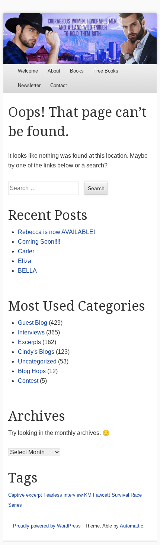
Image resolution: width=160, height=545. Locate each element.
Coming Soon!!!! (39, 241)
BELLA (27, 270)
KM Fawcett (97, 495)
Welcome (28, 71)
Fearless (53, 495)
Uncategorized (37, 361)
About (54, 71)
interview (73, 495)
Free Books (105, 71)
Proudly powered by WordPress (47, 526)
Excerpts (29, 342)
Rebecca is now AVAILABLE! (56, 232)
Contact (58, 85)
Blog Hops (32, 371)
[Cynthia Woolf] (80, 38)
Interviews (31, 332)
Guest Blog (32, 323)
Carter (26, 251)
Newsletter (29, 85)
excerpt (34, 495)
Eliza (24, 261)
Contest (28, 381)
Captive (16, 495)
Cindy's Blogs (36, 352)
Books (77, 71)
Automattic (131, 526)
